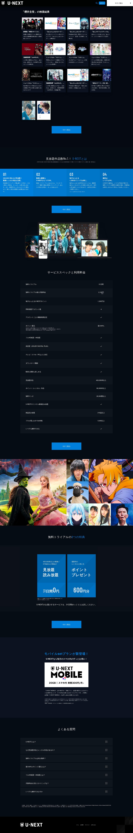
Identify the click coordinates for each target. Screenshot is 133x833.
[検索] (96, 3)
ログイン (102, 3)
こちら (48, 330)
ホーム (78, 824)
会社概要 (81, 824)
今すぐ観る (119, 3)
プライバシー (87, 824)
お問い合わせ (93, 824)
